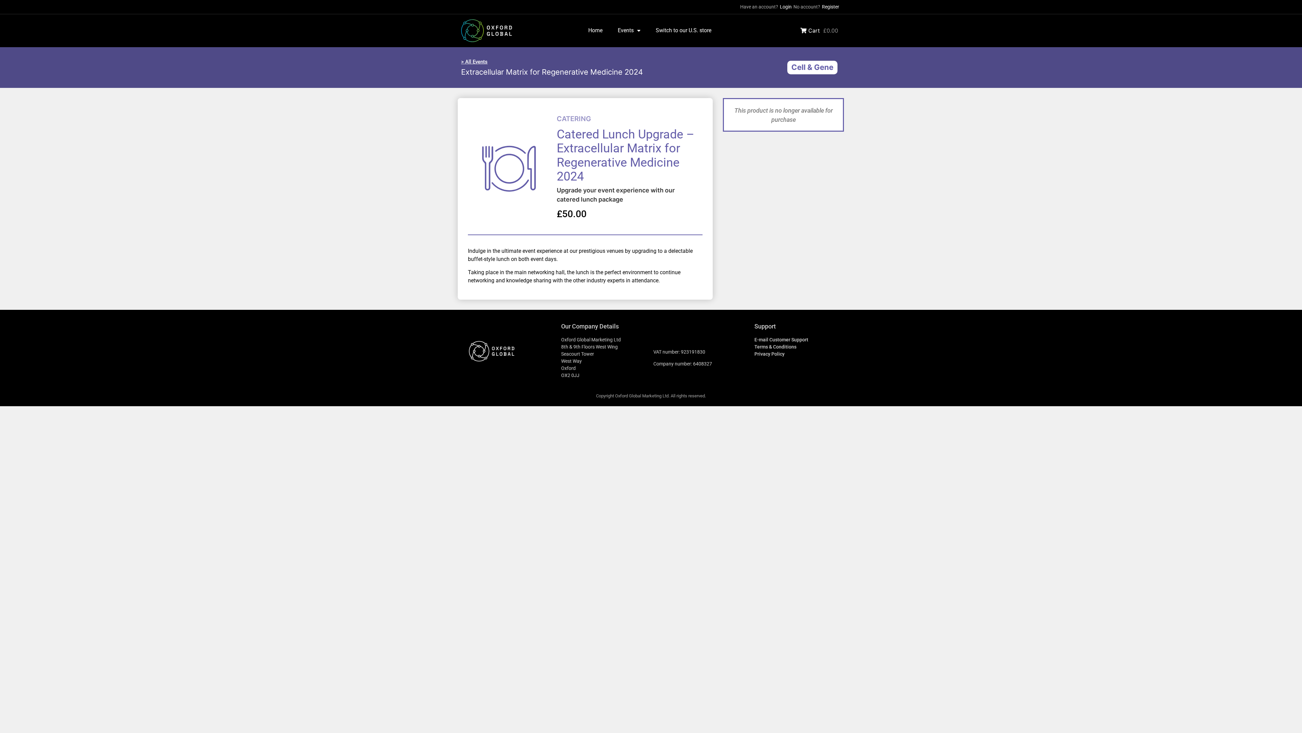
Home (595, 30)
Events (626, 30)
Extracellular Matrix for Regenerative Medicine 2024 (552, 72)
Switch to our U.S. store (683, 30)
